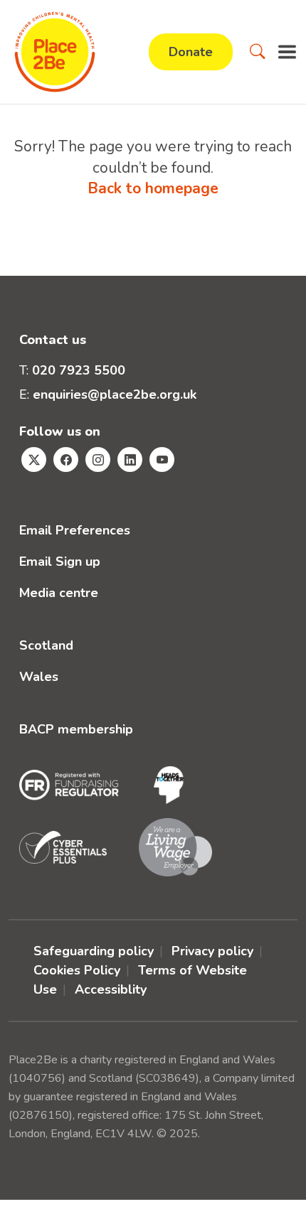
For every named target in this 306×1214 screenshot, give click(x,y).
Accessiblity (111, 989)
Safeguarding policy (93, 951)
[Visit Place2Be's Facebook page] (65, 459)
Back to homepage (153, 188)
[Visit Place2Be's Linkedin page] (129, 459)
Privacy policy (212, 951)
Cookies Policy (76, 970)
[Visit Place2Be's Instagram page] (97, 459)
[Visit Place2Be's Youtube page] (161, 459)
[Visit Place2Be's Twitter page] (33, 459)
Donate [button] (191, 51)
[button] (257, 52)
